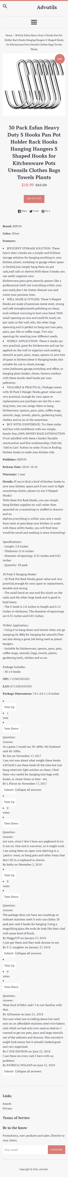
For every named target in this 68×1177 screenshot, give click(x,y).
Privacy (7, 1108)
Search (7, 1104)
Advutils (47, 7)
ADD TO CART (34, 198)
